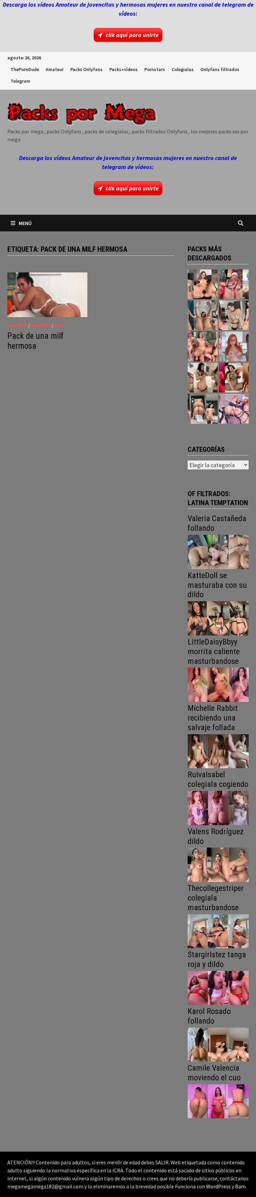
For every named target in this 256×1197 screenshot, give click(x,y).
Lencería (41, 325)
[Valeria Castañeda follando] (218, 551)
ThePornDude (25, 69)
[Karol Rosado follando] (218, 1044)
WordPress (218, 1186)
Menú (25, 223)
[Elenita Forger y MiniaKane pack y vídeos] (202, 408)
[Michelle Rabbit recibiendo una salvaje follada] (218, 750)
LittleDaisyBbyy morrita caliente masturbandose (214, 651)
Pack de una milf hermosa (35, 341)
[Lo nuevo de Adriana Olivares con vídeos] (202, 315)
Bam (240, 1186)
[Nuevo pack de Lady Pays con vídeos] (234, 377)
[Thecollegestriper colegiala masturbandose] (218, 930)
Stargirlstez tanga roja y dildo (217, 959)
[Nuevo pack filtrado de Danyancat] (234, 284)
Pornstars (154, 69)
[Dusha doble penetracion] (234, 408)
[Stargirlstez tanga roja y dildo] (218, 987)
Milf (59, 325)
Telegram (20, 81)
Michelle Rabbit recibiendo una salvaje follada (213, 718)
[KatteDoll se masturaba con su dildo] (218, 618)
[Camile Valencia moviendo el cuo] (218, 1101)
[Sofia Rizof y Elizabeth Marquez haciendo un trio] (202, 346)
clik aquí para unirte (132, 35)
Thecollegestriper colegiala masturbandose (216, 898)
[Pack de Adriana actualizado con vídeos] (202, 284)
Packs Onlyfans (86, 69)
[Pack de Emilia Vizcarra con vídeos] (234, 346)
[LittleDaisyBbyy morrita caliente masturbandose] (218, 684)
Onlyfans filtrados (219, 69)
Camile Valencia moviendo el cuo (214, 1072)
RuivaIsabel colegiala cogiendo (218, 779)
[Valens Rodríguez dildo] (218, 864)
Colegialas (183, 69)
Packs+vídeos (123, 69)
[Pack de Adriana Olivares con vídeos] (234, 315)
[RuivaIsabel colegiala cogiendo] (218, 807)
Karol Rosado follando (209, 1016)
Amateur (55, 69)
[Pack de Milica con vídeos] (202, 377)
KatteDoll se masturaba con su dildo (217, 585)
